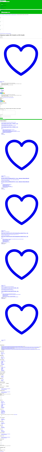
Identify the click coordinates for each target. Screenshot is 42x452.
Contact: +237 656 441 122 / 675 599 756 (5, 388)
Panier (2, 426)
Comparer (2, 176)
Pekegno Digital (15, 414)
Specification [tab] (2, 90)
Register (2, 6)
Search (2, 11)
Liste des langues (3, 427)
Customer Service (3, 411)
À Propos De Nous (3, 404)
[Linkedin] (1, 93)
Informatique (3, 14)
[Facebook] (0, 93)
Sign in (2, 4)
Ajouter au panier (1, 88)
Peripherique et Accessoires (8, 14)
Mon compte (2, 352)
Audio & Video (8, 125)
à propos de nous (3, 353)
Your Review (1, 114)
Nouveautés (14, 125)
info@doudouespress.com (4, 389)
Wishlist (2, 362)
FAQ (1, 357)
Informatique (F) (12, 286)
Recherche (9, 12)
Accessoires (2, 180)
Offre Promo (2, 422)
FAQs (2, 412)
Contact (2, 358)
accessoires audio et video (13, 14)
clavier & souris (8, 286)
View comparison (2, 451)
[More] (4, 93)
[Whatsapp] (2, 93)
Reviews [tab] (2, 91)
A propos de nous (3, 419)
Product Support (3, 413)
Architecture (2, 364)
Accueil (1, 14)
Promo (2, 376)
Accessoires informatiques (8, 33)
